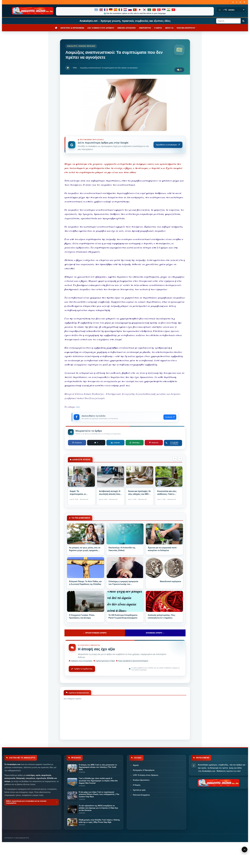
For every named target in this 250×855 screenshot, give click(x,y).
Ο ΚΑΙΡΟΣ (158, 27)
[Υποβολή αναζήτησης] (243, 20)
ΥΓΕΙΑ (75, 68)
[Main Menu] (244, 849)
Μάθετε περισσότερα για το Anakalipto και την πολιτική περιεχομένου (26, 802)
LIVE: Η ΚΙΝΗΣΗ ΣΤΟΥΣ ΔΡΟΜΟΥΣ (100, 27)
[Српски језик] (164, 9)
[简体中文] (154, 9)
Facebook (168, 417)
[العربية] (149, 9)
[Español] (116, 9)
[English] (101, 9)
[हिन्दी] (169, 9)
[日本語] (140, 9)
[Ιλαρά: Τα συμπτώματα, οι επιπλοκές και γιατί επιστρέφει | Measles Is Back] (81, 477)
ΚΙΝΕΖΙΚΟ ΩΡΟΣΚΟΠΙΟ (126, 27)
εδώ (78, 406)
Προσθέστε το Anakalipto (166, 145)
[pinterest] (244, 2)
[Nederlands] (125, 9)
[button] (175, 458)
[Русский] (130, 9)
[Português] (135, 9)
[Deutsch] (111, 9)
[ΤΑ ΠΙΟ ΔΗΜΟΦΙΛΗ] (85, 534)
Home (67, 68)
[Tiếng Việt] (173, 9)
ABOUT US (169, 27)
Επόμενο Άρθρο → (155, 633)
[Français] (106, 9)
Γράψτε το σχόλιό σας (83, 669)
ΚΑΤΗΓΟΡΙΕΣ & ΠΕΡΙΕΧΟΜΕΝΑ (72, 27)
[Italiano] (120, 9)
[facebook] (233, 2)
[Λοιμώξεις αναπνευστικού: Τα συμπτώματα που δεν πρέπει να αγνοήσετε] (125, 130)
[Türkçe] (159, 9)
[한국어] (145, 9)
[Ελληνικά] (96, 9)
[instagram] (240, 2)
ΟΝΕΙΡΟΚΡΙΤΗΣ (145, 27)
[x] (237, 2)
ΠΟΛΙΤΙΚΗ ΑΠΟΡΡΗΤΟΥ (186, 27)
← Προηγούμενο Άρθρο (95, 633)
